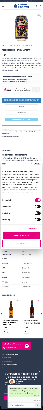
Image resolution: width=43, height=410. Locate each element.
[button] (3, 6)
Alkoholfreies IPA (5, 133)
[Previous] (1, 318)
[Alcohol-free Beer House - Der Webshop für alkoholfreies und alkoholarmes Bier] (21, 5)
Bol (35, 132)
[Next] (41, 318)
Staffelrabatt (16, 136)
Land (10, 45)
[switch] (38, 206)
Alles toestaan (21, 235)
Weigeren (21, 244)
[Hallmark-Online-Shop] (21, 89)
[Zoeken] (36, 6)
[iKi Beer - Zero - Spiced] (32, 308)
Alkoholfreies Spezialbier (28, 132)
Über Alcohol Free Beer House (10, 354)
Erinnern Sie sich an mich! (21, 119)
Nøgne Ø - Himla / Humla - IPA (9, 324)
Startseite (5, 45)
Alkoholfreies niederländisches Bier (25, 45)
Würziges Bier (10, 136)
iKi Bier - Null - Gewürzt (32, 323)
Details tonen (32, 228)
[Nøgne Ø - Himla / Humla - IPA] (11, 308)
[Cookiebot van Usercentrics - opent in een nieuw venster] (31, 164)
